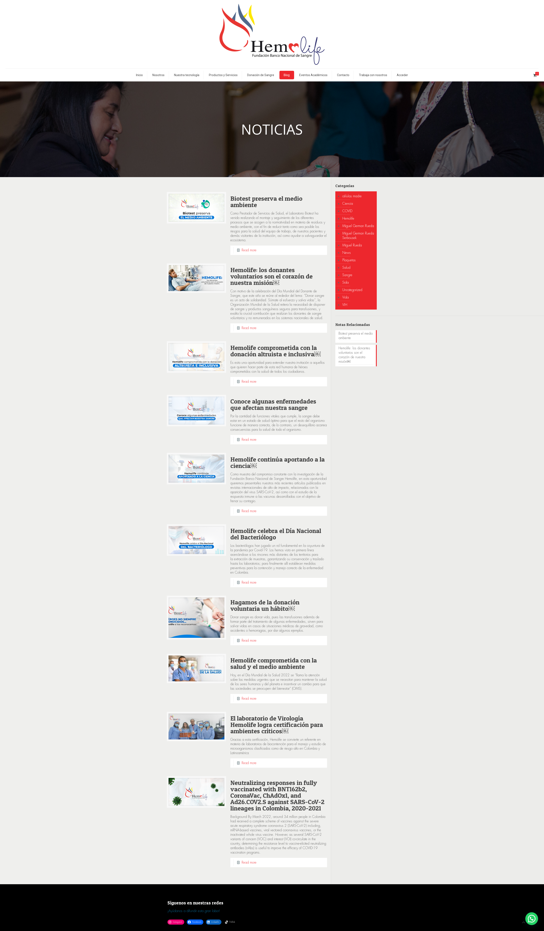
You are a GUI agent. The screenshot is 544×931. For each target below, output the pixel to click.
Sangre (347, 275)
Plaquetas (349, 260)
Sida (345, 282)
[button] (531, 918)
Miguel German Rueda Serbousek (358, 235)
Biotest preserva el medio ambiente (266, 202)
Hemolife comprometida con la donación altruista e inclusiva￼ (275, 351)
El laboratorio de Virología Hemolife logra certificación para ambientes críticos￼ (276, 724)
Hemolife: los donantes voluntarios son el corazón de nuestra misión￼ (271, 276)
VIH (344, 305)
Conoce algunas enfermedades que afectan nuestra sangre (273, 404)
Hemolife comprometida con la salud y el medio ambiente (273, 663)
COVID (347, 211)
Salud (346, 267)
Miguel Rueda (352, 245)
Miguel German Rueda (358, 226)
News (346, 252)
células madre (352, 196)
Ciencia (347, 203)
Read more (249, 250)
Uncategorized (352, 290)
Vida (345, 297)
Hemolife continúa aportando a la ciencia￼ (277, 462)
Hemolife (348, 218)
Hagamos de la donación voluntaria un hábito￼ (264, 605)
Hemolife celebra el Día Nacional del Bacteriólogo (275, 534)
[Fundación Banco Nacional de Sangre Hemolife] (272, 34)
